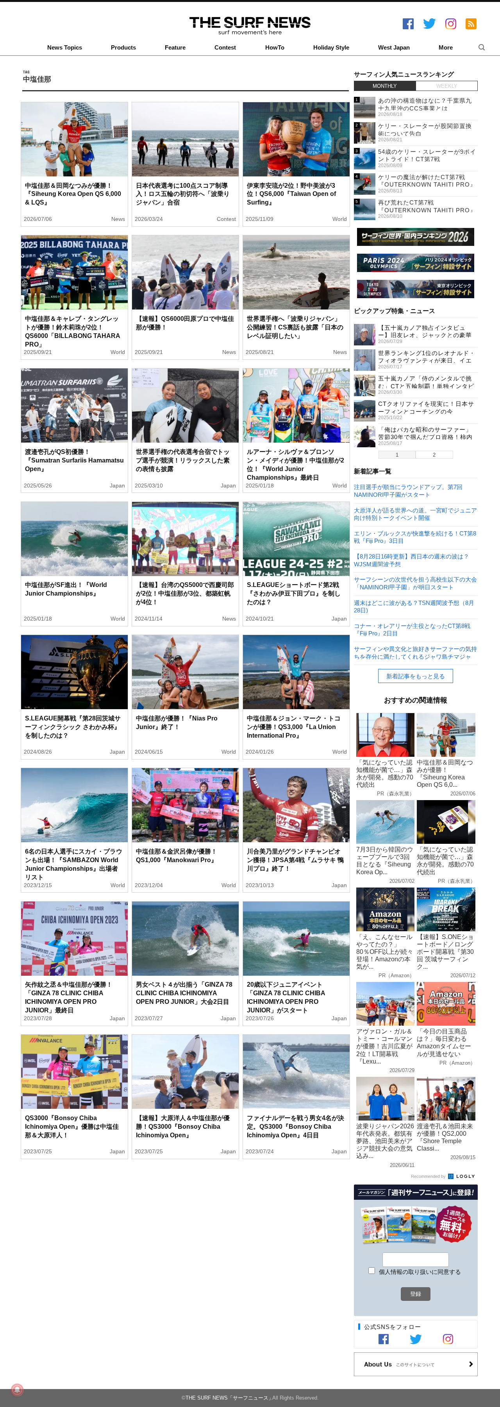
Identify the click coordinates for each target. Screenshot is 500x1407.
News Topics (64, 47)
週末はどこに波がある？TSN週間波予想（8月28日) (414, 606)
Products (123, 47)
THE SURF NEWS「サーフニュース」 (229, 1398)
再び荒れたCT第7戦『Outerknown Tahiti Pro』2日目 (427, 210)
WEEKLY (446, 86)
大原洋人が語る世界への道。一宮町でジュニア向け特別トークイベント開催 (415, 514)
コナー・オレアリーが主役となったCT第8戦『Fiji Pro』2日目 (412, 629)
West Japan (394, 47)
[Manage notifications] (17, 1390)
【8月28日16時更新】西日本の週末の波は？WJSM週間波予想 (411, 560)
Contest (225, 47)
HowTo (274, 47)
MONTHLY (385, 86)
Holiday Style (331, 47)
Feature (175, 47)
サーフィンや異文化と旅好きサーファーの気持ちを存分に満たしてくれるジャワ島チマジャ (415, 652)
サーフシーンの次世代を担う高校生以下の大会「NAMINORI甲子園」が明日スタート (415, 583)
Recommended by (429, 1176)
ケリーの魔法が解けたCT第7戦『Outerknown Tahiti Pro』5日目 (427, 185)
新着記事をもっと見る (415, 676)
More (446, 47)
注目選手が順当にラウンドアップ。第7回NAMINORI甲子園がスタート (408, 490)
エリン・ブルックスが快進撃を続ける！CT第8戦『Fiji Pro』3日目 (415, 537)
